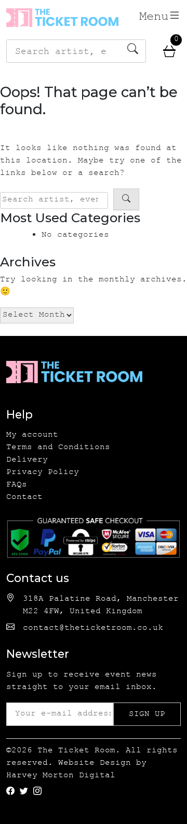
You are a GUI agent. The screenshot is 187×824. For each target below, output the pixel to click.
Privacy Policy (42, 473)
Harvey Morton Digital (60, 776)
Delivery (27, 460)
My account (32, 435)
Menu (153, 17)
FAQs (16, 485)
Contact (24, 498)
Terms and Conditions (58, 448)
